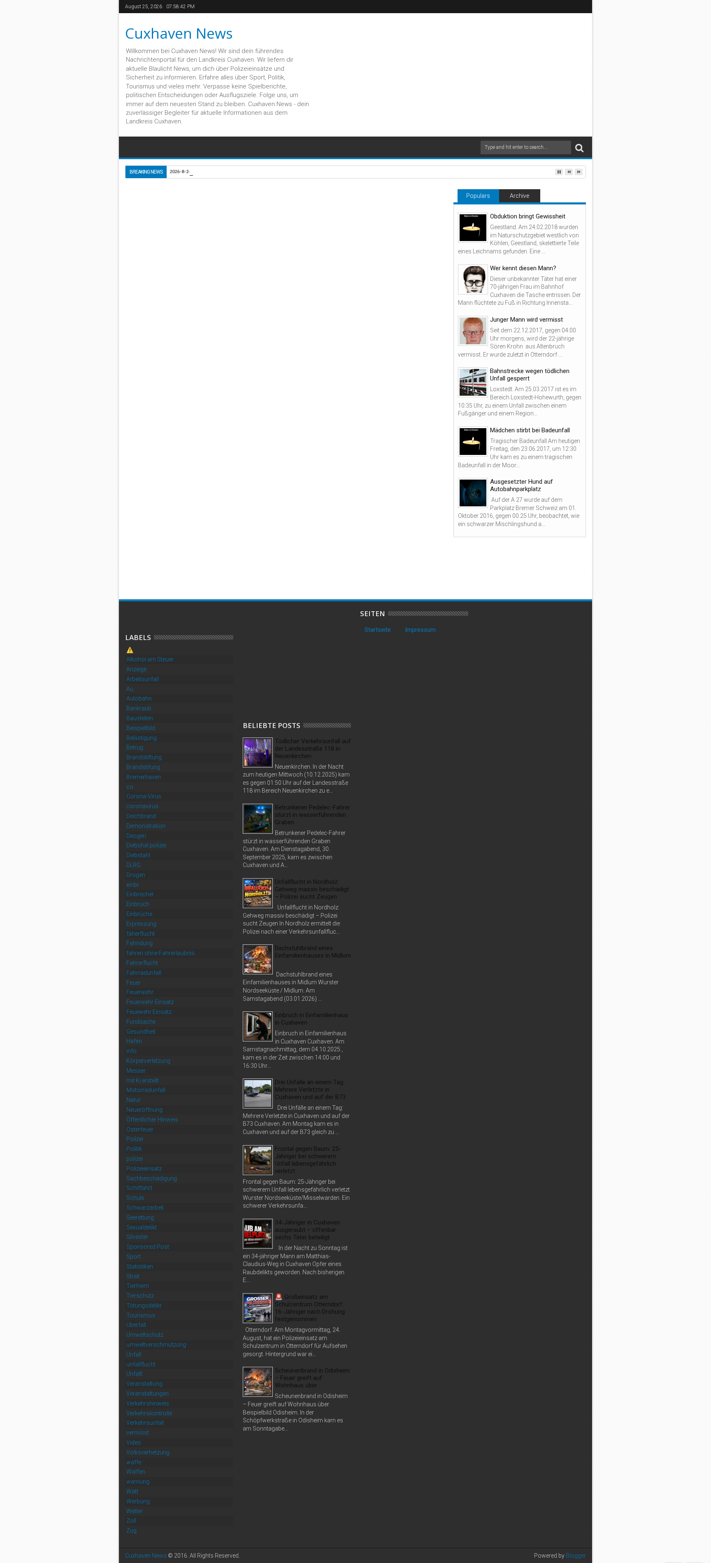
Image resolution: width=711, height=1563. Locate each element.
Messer (136, 1070)
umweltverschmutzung (156, 1344)
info (131, 1051)
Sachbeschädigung (151, 1178)
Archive (519, 195)
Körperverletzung (148, 1060)
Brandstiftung (144, 757)
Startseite (378, 629)
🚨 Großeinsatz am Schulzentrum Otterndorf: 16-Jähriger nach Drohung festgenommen (310, 1308)
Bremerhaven (143, 777)
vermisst (137, 1432)
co (129, 787)
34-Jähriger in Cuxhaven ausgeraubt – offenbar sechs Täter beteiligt (307, 1230)
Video (133, 1442)
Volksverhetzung (148, 1452)
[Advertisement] (304, 661)
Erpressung (141, 924)
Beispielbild (140, 728)
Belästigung (141, 738)
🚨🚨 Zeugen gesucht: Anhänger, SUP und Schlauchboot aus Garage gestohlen (179, 557)
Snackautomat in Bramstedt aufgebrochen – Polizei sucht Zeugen (381, 557)
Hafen (134, 1041)
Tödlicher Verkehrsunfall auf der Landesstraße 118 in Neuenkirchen (313, 748)
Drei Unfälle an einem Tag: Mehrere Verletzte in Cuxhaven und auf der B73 (310, 1089)
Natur (133, 1100)
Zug (131, 1530)
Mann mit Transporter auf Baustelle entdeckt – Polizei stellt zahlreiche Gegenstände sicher (284, 557)
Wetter (134, 1511)
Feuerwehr (139, 992)
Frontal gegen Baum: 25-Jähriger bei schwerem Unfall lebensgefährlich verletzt (308, 1160)
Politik (134, 1149)
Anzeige (136, 669)
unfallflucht (141, 1364)
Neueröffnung (144, 1109)
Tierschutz (140, 1295)
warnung (137, 1481)
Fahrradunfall (143, 972)
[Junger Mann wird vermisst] (473, 331)
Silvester (137, 1237)
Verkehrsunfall (145, 1422)
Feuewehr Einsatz (149, 1012)
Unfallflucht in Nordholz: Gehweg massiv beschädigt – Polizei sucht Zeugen (312, 889)
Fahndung (139, 943)
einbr (132, 884)
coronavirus (142, 806)
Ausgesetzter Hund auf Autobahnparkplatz (521, 485)
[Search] (579, 147)
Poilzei (134, 1139)
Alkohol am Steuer (150, 659)
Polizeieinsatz (144, 1168)
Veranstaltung (144, 1383)
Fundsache (141, 1021)
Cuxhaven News (179, 33)
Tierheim (137, 1285)
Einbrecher (140, 894)
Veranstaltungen (147, 1393)
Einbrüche (139, 914)
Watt (132, 1491)
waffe (133, 1462)
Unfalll (134, 1374)
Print (387, 228)
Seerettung (140, 1217)
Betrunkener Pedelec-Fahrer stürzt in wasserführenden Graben (312, 815)
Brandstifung (143, 767)
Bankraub (138, 708)
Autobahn (139, 698)
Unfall (133, 1354)
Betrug (134, 747)
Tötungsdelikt (143, 1305)
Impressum (420, 629)
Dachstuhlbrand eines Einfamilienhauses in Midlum (313, 951)
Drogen (135, 875)
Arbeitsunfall (142, 679)
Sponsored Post (147, 1246)
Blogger (576, 1555)
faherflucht (140, 933)
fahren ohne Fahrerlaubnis (160, 953)
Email (416, 228)
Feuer (133, 982)
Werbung (138, 1501)
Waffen (135, 1471)
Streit (132, 1276)
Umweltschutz (144, 1334)
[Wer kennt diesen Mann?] (473, 279)
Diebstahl (164, 401)
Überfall (136, 1325)
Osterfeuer (139, 1129)
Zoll (131, 1520)
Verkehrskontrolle (149, 1413)
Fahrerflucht (142, 963)
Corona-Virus (143, 796)
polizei (134, 1158)
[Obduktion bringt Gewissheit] (473, 227)
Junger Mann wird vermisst (526, 319)
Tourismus (140, 1315)
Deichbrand (141, 816)
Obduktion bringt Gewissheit (527, 216)
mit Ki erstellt (142, 1080)
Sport (133, 1256)
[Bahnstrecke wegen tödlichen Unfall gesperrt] (473, 382)
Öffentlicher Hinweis (152, 1119)
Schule (135, 1197)
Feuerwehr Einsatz (150, 1002)
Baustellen (139, 718)
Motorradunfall (145, 1090)
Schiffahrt (139, 1188)
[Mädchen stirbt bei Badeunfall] (473, 441)
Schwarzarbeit (145, 1207)
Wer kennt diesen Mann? (523, 268)
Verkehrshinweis (147, 1403)
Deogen (136, 836)
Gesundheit (141, 1031)
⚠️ (129, 650)
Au (129, 689)
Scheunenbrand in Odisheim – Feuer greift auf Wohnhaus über (312, 1378)
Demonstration (145, 826)
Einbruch (137, 904)
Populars (478, 195)
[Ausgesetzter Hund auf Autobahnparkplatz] (473, 493)
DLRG (133, 865)
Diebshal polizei (146, 845)
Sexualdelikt (141, 1227)
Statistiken (139, 1266)
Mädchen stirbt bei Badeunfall (530, 430)
